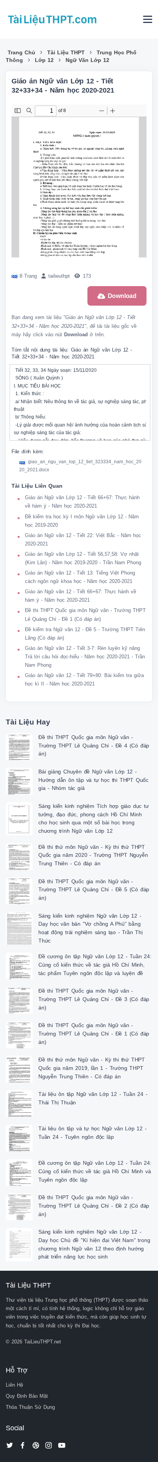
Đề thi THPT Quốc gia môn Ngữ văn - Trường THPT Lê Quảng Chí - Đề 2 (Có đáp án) (93, 1205)
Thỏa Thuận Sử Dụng (30, 1407)
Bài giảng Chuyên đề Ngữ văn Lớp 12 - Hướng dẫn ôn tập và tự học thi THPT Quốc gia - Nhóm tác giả (93, 779)
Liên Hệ (14, 1385)
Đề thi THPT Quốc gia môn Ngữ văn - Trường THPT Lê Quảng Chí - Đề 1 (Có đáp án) (93, 1033)
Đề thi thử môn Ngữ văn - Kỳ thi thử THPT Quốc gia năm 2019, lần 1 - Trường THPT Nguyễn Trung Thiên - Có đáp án (91, 1068)
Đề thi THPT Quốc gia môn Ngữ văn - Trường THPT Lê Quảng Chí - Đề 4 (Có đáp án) (93, 745)
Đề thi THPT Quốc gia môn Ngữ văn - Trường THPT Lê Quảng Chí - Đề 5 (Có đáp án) (93, 889)
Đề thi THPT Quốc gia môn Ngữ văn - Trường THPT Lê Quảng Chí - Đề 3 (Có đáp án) (93, 999)
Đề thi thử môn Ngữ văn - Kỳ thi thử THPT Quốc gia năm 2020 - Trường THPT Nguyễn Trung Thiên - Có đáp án (93, 855)
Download (122, 296)
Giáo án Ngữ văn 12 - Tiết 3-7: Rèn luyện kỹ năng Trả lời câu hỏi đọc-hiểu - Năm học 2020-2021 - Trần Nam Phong (85, 656)
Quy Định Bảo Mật (27, 1396)
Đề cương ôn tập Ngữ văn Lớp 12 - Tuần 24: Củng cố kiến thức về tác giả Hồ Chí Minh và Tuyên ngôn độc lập (94, 1171)
